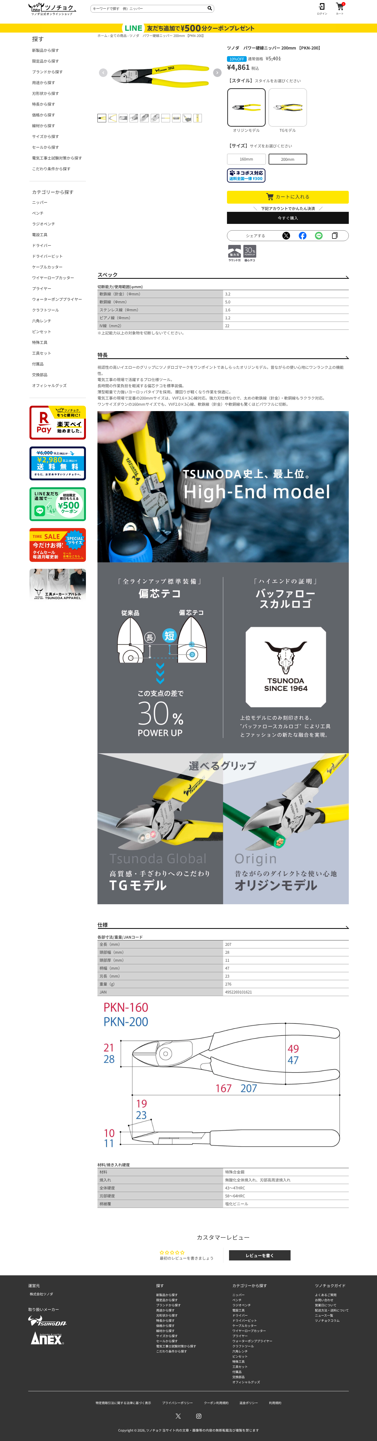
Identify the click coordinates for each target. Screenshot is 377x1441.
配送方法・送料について (332, 1310)
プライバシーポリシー (177, 1402)
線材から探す (43, 125)
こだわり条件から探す (51, 168)
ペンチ (38, 213)
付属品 (38, 363)
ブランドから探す (47, 71)
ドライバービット (47, 256)
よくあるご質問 (325, 1295)
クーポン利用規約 (216, 1402)
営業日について (325, 1305)
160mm (246, 159)
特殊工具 (39, 342)
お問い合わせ (324, 1300)
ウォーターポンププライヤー (57, 299)
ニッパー (39, 202)
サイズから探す (45, 136)
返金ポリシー (249, 1402)
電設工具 (39, 234)
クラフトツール (45, 310)
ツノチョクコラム (327, 1320)
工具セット (41, 353)
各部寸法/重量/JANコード (120, 937)
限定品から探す (45, 61)
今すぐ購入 (288, 218)
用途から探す (43, 82)
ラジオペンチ (43, 223)
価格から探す (43, 114)
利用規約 (275, 1402)
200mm (287, 159)
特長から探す (43, 104)
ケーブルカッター (47, 267)
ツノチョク (154, 1430)
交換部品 (39, 374)
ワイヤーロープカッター (53, 277)
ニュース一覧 (324, 1315)
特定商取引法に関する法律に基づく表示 (123, 1402)
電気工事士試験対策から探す (57, 158)
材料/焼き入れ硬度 (113, 1164)
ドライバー (41, 245)
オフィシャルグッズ (49, 385)
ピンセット (41, 331)
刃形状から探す (45, 93)
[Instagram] (198, 1416)
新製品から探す (45, 50)
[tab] (101, 118)
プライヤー (41, 288)
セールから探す (45, 147)
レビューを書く (259, 1255)
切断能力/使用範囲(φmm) (120, 286)
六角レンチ (41, 320)
